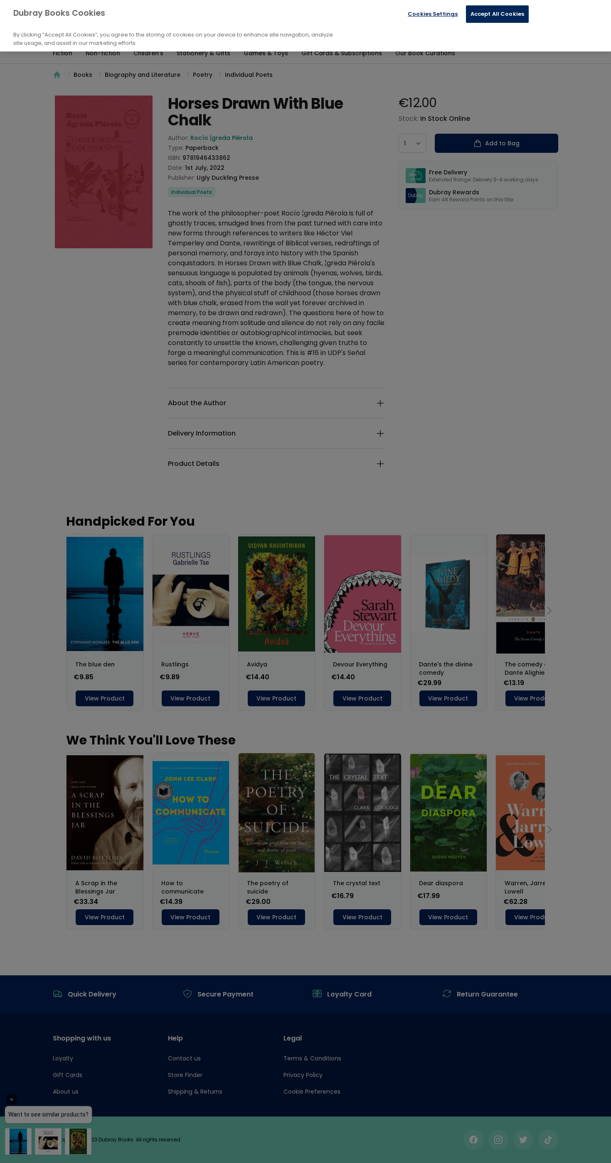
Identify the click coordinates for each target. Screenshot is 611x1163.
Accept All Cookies (497, 14)
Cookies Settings (433, 14)
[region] (305, 25)
